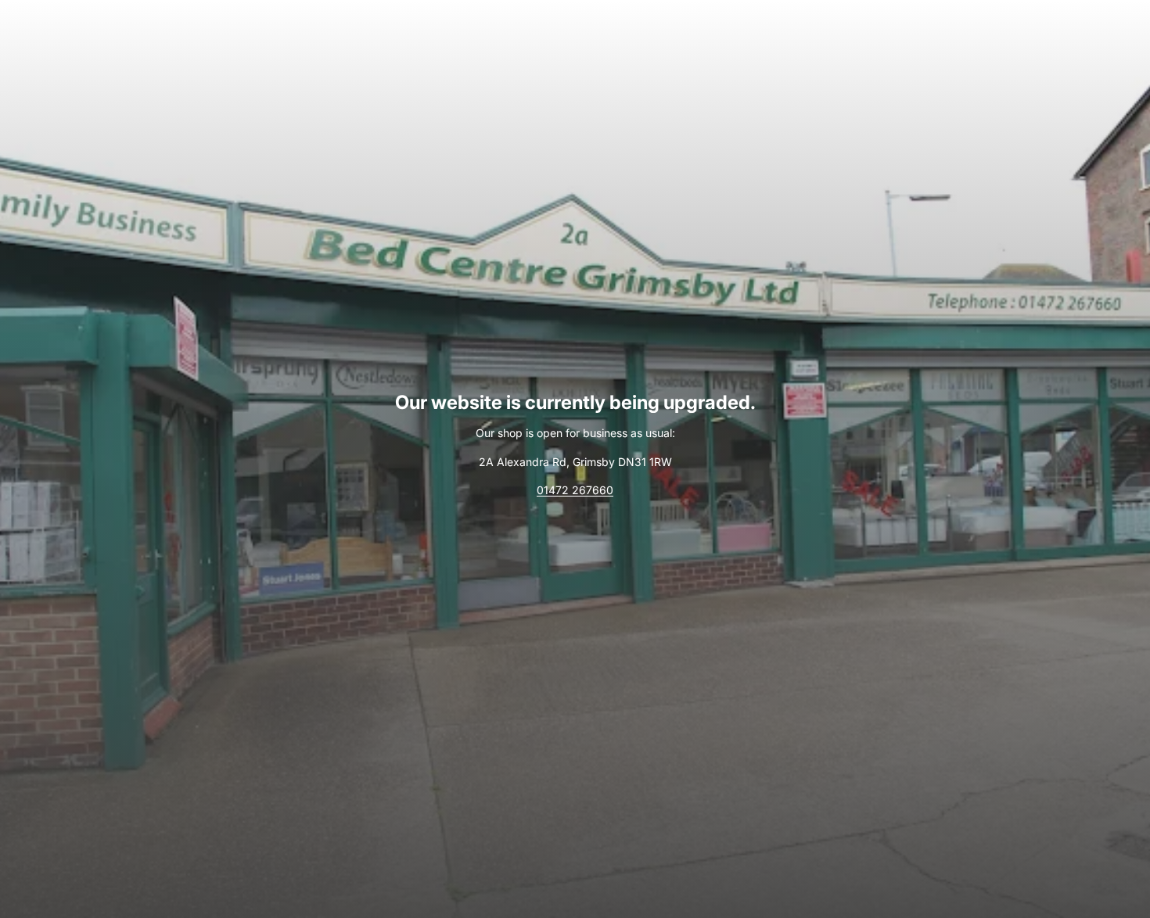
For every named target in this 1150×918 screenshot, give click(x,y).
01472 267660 (575, 490)
